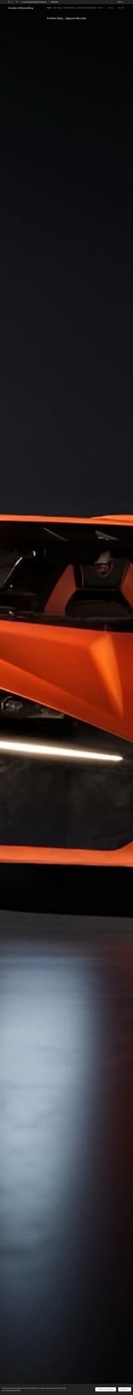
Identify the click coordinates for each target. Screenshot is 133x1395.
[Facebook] (9, 2)
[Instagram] (12, 2)
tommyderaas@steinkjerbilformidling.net (35, 2)
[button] (111, 7)
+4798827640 (54, 2)
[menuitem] (49, 7)
